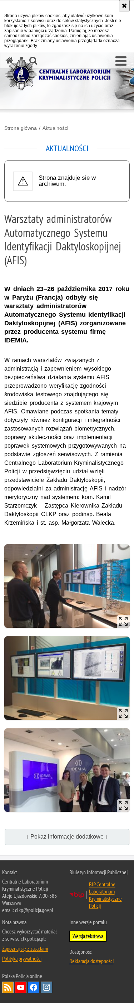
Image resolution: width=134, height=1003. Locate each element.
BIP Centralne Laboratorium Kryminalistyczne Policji (105, 895)
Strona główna (20, 128)
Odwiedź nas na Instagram (46, 987)
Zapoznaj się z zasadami (25, 948)
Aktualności (55, 128)
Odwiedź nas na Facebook (33, 987)
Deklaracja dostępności (91, 960)
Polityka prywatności (21, 958)
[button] (120, 61)
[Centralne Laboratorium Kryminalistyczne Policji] (61, 75)
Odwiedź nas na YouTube (20, 987)
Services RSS (8, 987)
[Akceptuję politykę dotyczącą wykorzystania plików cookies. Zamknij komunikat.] (124, 5)
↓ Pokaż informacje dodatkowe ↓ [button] (67, 837)
